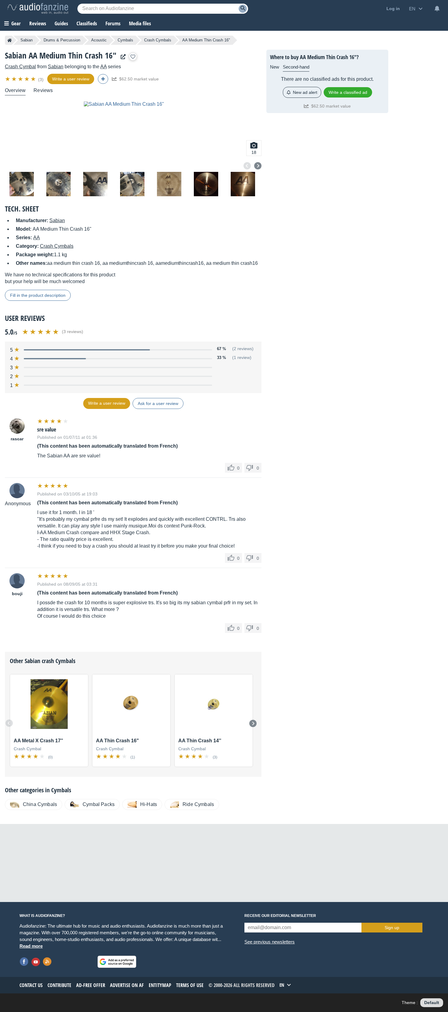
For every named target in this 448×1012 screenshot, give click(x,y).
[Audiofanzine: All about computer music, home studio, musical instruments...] (37, 8)
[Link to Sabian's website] (122, 56)
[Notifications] (437, 8)
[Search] (243, 9)
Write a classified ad (348, 92)
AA (103, 66)
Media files (140, 23)
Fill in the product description (38, 295)
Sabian (26, 40)
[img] (21, 79)
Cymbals (125, 40)
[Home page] (9, 40)
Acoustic (99, 40)
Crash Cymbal (20, 66)
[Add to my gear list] (132, 56)
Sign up (392, 927)
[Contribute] (103, 79)
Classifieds (86, 23)
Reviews (37, 23)
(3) (41, 79)
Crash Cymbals (157, 40)
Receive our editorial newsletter (280, 916)
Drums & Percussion (62, 40)
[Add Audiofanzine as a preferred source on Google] (117, 962)
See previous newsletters (269, 941)
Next (257, 165)
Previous (247, 165)
